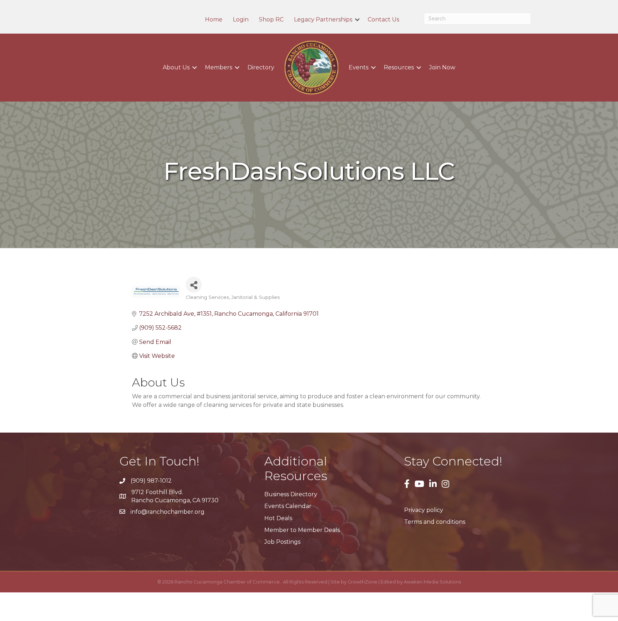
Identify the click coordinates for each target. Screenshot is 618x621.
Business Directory (290, 494)
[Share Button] (194, 285)
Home (213, 20)
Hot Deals (278, 518)
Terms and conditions (434, 521)
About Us (176, 67)
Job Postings (282, 541)
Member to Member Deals (302, 530)
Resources (399, 67)
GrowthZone (362, 582)
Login (241, 20)
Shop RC (271, 20)
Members (218, 67)
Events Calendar (288, 506)
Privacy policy (423, 510)
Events (358, 67)
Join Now (442, 67)
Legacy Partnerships (323, 20)
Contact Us (383, 20)
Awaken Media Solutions (432, 582)
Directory (260, 67)
